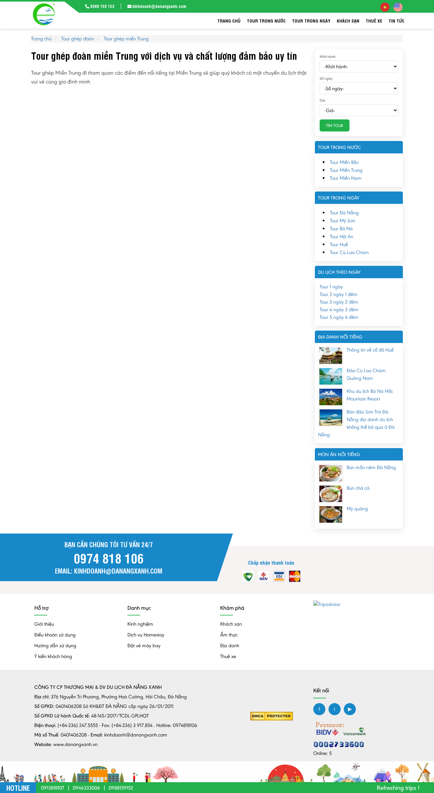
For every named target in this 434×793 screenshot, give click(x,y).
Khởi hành (328, 56)
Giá (322, 100)
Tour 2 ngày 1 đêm (338, 294)
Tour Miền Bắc (344, 162)
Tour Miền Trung (346, 170)
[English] (397, 6)
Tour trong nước (266, 20)
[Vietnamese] (384, 6)
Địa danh (229, 645)
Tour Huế (339, 244)
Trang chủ (229, 20)
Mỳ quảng (357, 509)
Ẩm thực (229, 635)
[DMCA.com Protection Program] (271, 716)
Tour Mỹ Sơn (342, 221)
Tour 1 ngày (331, 287)
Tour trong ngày (311, 20)
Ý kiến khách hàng (53, 656)
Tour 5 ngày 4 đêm (339, 317)
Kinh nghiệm (140, 624)
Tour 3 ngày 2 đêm (339, 302)
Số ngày (326, 78)
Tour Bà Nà (341, 228)
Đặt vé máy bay (143, 645)
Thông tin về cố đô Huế (370, 350)
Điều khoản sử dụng (55, 635)
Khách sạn (348, 20)
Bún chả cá (358, 488)
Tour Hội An (341, 236)
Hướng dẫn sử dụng (55, 645)
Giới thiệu (44, 624)
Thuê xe (374, 20)
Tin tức (396, 20)
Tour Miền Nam (346, 178)
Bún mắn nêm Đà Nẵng (371, 467)
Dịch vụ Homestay (145, 635)
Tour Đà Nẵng (344, 213)
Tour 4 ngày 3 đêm (339, 309)
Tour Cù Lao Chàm (349, 252)
